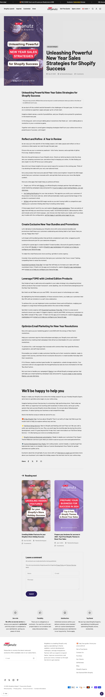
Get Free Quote (65, 9)
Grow (34, 9)
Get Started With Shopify (84, 672)
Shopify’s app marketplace (52, 247)
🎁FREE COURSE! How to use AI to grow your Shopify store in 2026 (30, 2)
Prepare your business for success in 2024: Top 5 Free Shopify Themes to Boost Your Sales (67, 536)
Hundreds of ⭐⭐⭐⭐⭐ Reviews (69, 2)
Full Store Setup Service (32, 426)
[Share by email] (41, 461)
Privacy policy (17, 688)
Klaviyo (42, 185)
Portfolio (79, 656)
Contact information (40, 688)
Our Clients (80, 659)
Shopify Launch (9, 9)
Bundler (34, 247)
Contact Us (80, 652)
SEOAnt (26, 201)
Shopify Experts (81, 669)
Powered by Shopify (25, 686)
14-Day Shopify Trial (30, 419)
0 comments (80, 74)
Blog (77, 666)
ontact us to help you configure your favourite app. (41, 269)
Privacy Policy (60, 565)
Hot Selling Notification (31, 193)
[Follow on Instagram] (13, 680)
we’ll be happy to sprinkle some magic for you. (60, 215)
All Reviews (80, 662)
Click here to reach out (64, 453)
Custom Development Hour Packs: (35, 444)
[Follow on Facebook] (5, 680)
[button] (102, 694)
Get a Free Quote (81, 649)
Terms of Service (71, 565)
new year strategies (52, 46)
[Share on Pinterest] (36, 461)
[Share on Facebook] (28, 461)
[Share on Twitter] (32, 461)
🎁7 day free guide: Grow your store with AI (86, 645)
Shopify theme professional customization (38, 437)
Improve (18, 9)
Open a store (76, 9)
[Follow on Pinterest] (17, 680)
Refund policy (8, 688)
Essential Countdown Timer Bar (32, 265)
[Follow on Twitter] (9, 680)
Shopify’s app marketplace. (61, 208)
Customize (26, 9)
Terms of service (28, 688)
